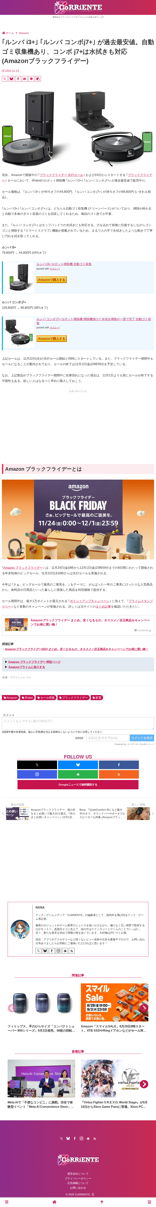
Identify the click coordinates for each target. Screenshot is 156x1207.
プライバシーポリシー (78, 1178)
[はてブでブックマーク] (25, 79)
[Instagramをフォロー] (37, 774)
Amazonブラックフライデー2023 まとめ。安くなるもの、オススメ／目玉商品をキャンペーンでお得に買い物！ (76, 649)
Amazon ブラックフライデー (23, 567)
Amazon (12, 697)
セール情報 (47, 697)
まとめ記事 (103, 606)
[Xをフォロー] (37, 765)
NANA (40, 907)
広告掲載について (78, 1183)
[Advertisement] (78, 420)
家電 (98, 697)
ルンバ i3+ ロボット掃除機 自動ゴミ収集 (64, 264)
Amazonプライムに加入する (26, 667)
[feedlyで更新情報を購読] (78, 774)
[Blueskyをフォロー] (78, 765)
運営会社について (78, 1173)
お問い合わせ (78, 1187)
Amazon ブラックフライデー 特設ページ (34, 661)
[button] (38, 79)
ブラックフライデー (75, 697)
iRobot (29, 697)
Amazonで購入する (51, 279)
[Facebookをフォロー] (119, 765)
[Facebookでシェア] (18, 79)
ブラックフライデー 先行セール (61, 175)
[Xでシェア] (5, 79)
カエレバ (55, 268)
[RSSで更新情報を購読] (119, 774)
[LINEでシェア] (31, 79)
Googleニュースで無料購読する (78, 784)
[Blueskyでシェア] (11, 79)
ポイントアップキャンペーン (89, 601)
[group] (41, 1008)
